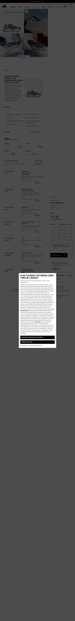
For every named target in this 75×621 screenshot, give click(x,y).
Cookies (52, 309)
